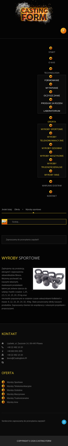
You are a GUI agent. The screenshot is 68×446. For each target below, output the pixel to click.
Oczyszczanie (52, 96)
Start (52, 52)
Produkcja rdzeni (52, 103)
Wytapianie (52, 88)
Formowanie (52, 80)
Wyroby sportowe (52, 129)
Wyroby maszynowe (52, 156)
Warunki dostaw (52, 186)
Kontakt (52, 196)
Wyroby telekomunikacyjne (52, 139)
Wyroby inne (51, 175)
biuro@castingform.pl (17, 358)
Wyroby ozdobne (52, 148)
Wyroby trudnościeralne (52, 165)
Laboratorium (52, 111)
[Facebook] (63, 31)
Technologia (52, 73)
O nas (52, 62)
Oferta (52, 122)
